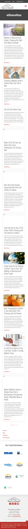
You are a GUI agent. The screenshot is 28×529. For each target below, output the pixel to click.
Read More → (7, 62)
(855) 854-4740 (20, 1)
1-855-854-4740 (16, 516)
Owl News (5, 435)
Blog (13, 1)
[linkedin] (15, 504)
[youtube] (18, 504)
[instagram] (13, 504)
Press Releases (6, 437)
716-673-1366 (16, 514)
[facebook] (10, 504)
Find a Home (7, 1)
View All (5, 430)
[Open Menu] (26, 6)
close (27, 521)
